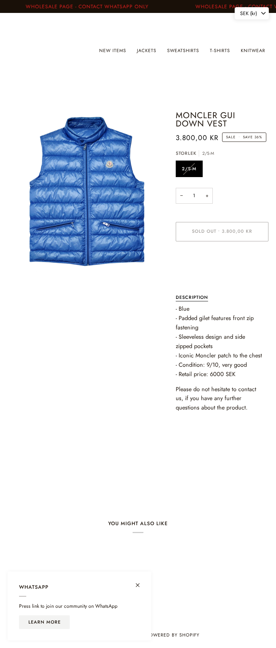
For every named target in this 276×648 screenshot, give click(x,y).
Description (192, 297)
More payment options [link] (199, 274)
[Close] (140, 582)
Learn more (44, 622)
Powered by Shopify (172, 635)
